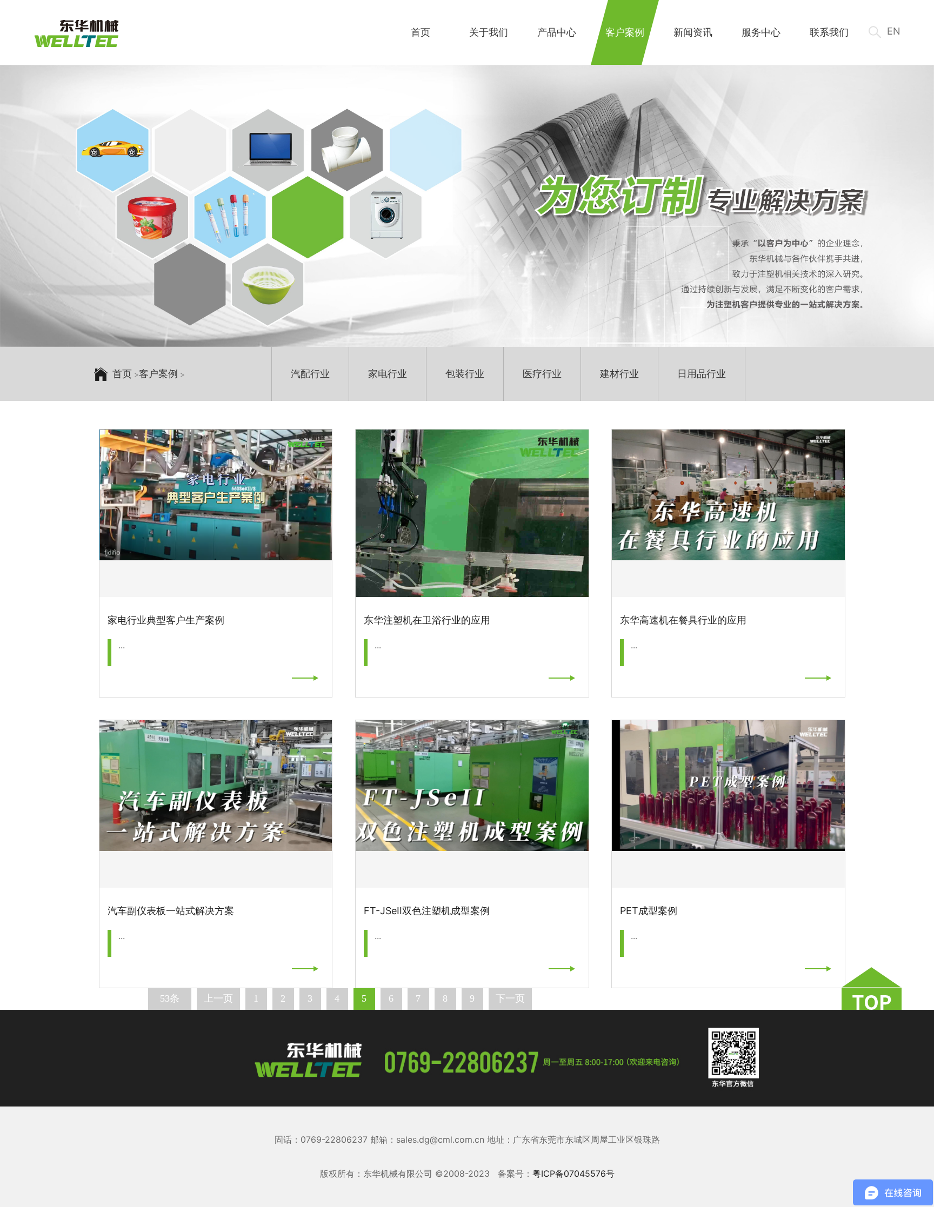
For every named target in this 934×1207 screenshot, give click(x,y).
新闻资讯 (692, 32)
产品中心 (556, 32)
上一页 (218, 998)
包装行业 (464, 373)
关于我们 (488, 32)
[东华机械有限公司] (76, 33)
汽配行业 (310, 373)
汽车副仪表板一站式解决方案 (171, 910)
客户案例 (624, 32)
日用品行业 (701, 373)
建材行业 (619, 373)
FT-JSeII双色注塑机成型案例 (427, 910)
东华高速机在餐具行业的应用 (683, 620)
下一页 (510, 998)
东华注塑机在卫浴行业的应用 (427, 620)
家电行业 (387, 373)
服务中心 (761, 32)
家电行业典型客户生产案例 (166, 620)
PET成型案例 (648, 910)
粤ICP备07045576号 (573, 1173)
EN (893, 31)
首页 (420, 32)
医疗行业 (542, 373)
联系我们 (829, 32)
